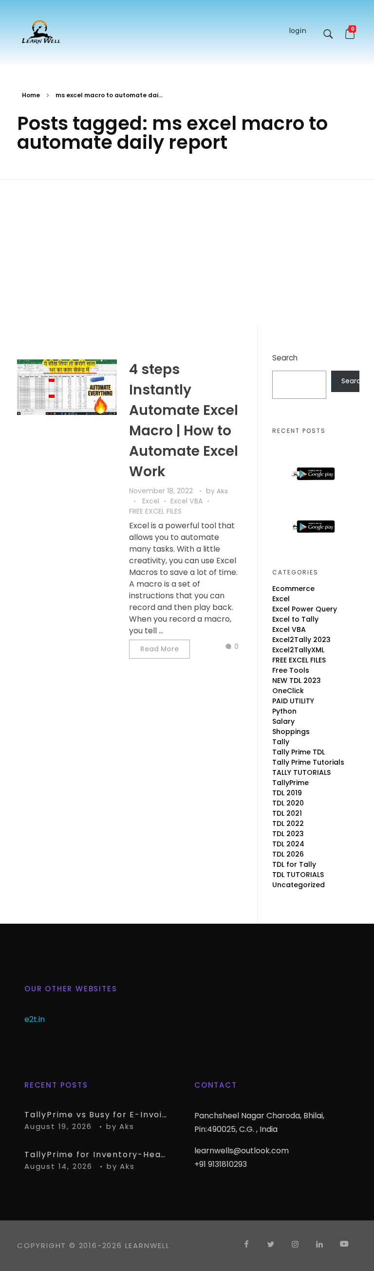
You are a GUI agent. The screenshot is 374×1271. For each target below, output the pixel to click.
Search (285, 358)
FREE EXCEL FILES (155, 511)
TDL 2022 (288, 823)
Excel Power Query (304, 609)
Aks (222, 491)
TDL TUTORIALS (298, 874)
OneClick (288, 691)
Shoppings (291, 731)
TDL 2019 (287, 793)
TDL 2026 (288, 854)
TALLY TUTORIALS (301, 772)
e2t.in (34, 1019)
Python (284, 711)
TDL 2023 (288, 834)
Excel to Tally (295, 619)
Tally (280, 742)
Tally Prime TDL (298, 752)
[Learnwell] (41, 31)
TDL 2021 (287, 813)
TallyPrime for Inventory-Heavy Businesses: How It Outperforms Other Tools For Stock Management (97, 1154)
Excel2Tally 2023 (301, 639)
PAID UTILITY (293, 701)
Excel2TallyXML (298, 650)
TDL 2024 (288, 844)
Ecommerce (293, 588)
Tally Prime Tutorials (308, 762)
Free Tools (290, 670)
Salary (283, 721)
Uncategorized (298, 885)
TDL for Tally (294, 864)
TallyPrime (290, 783)
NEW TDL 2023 (296, 680)
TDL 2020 (288, 803)
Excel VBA (186, 501)
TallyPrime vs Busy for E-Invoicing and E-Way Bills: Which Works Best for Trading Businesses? (97, 1115)
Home (31, 95)
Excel (150, 501)
